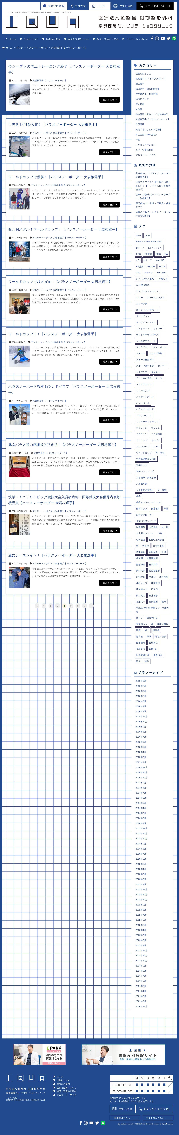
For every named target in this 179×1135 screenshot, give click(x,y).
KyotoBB (160, 260)
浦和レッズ (141, 582)
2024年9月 (141, 782)
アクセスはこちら (155, 1117)
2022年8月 (141, 909)
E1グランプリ (155, 247)
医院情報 (153, 527)
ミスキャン (141, 433)
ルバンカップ (142, 446)
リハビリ (155, 440)
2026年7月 (141, 685)
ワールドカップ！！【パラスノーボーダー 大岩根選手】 (53, 333)
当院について (31, 39)
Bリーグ (140, 247)
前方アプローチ (144, 514)
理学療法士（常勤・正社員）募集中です (153, 205)
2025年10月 (141, 721)
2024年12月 (141, 767)
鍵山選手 (140, 83)
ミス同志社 (156, 433)
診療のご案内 (53, 39)
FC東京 (148, 253)
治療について (142, 98)
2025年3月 (141, 756)
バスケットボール (145, 396)
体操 (138, 496)
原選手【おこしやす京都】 (149, 129)
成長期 (139, 558)
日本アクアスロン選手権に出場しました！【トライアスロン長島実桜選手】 (153, 185)
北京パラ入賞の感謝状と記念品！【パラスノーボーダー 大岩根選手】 (63, 444)
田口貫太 (140, 595)
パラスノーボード (145, 409)
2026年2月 (141, 706)
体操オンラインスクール (148, 502)
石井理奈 (153, 595)
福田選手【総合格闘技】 (148, 88)
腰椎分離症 (162, 623)
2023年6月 (141, 858)
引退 (164, 551)
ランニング (141, 440)
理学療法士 (141, 589)
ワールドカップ (144, 452)
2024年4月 (141, 807)
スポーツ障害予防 (145, 365)
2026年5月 (141, 695)
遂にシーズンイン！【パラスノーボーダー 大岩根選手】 (53, 554)
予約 (126, 6)
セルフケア (141, 371)
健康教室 (155, 508)
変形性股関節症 (156, 539)
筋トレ (139, 617)
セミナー (162, 365)
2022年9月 (141, 904)
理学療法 (155, 582)
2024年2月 (141, 818)
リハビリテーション (146, 144)
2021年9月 (141, 965)
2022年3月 (141, 935)
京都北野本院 (56, 6)
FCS (138, 253)
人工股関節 (141, 483)
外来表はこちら (122, 1118)
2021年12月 (141, 950)
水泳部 (152, 576)
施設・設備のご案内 (108, 39)
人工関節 (162, 489)
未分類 (139, 109)
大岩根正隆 (158, 545)
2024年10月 (141, 777)
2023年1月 (141, 884)
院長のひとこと (143, 73)
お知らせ (163, 278)
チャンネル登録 (144, 378)
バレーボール (142, 402)
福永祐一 (140, 601)
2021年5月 (141, 985)
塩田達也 (140, 539)
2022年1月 (141, 945)
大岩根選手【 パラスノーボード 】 (50, 80)
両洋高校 (160, 452)
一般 (138, 139)
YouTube (161, 272)
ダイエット (156, 371)
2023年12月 (141, 828)
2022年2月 (141, 940)
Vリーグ (149, 272)
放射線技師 (152, 558)
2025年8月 (141, 731)
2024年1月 (141, 823)
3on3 (147, 235)
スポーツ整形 (155, 353)
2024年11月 (141, 772)
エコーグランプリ (155, 297)
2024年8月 (141, 787)
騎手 (147, 661)
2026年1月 (141, 711)
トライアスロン (144, 384)
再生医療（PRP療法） (147, 134)
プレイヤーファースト (147, 421)
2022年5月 (141, 924)
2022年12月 (141, 889)
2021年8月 (141, 970)
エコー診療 (141, 303)
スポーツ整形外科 (144, 149)
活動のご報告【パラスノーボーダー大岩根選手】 (153, 196)
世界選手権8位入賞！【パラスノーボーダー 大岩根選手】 (53, 124)
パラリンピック (144, 415)
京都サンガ (141, 465)
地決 (160, 533)
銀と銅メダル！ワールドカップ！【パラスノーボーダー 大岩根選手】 (63, 229)
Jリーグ (148, 260)
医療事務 (140, 527)
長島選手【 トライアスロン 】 (151, 78)
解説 (147, 630)
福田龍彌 (153, 601)
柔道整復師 (154, 570)
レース (156, 446)
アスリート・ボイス (137, 39)
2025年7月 (141, 736)
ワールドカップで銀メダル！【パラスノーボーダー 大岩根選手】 (60, 281)
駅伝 (138, 661)
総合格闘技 (152, 617)
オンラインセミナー (146, 322)
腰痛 (138, 630)
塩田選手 (140, 124)
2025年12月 (141, 716)
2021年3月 (141, 996)
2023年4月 (141, 868)
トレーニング (142, 390)
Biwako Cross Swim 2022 (149, 241)
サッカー (157, 328)
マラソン (155, 427)
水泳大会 (140, 576)
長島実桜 (153, 642)
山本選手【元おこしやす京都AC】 (152, 114)
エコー (139, 297)
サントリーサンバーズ (147, 334)
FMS (158, 253)
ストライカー (142, 347)
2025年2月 (141, 762)
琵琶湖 (154, 589)
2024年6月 (141, 797)
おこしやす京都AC (145, 278)
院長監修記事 (142, 654)
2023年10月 (141, 838)
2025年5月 (141, 746)
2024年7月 (141, 792)
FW (166, 253)
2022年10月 (141, 899)
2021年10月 (141, 960)
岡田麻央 (153, 551)
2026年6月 (141, 690)
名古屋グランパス (145, 533)
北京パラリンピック (146, 520)
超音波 (139, 636)
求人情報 (140, 103)
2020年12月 (141, 1006)
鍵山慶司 (140, 642)
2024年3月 (141, 812)
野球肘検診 (160, 636)
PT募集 (139, 266)
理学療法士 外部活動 (147, 93)
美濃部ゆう (141, 623)
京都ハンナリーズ (145, 471)
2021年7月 (141, 975)
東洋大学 (140, 570)
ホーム (13, 39)
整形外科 (140, 564)
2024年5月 (141, 802)
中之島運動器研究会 (146, 458)
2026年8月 (141, 680)
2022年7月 (141, 914)
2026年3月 (141, 701)
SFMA (162, 266)
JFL (138, 260)
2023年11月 (141, 833)
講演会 (156, 630)
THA (138, 272)
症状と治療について (79, 39)
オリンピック (142, 316)
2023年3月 (141, 874)
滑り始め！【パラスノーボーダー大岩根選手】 (153, 175)
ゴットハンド (142, 328)
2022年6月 (141, 919)
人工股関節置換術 (145, 489)
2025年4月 (141, 751)
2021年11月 (141, 955)
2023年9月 (141, 843)
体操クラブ (141, 508)
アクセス (80, 6)
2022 (138, 235)
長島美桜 (140, 648)
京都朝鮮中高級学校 (146, 477)
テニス (159, 378)
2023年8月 (141, 848)
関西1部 (153, 648)
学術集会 (140, 551)
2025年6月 (141, 741)
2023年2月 (141, 879)
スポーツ (140, 353)
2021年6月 (141, 980)
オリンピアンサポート (147, 309)
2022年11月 (141, 894)
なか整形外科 (142, 284)
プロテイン (141, 427)
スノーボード (160, 347)
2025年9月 (141, 726)
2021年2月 (141, 1001)
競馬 (164, 601)
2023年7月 (141, 853)
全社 (166, 508)
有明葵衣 (153, 564)
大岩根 (145, 545)
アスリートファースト (147, 291)
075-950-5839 (157, 5)
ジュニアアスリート (146, 340)
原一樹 (165, 527)
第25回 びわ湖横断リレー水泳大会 (152, 609)
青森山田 (157, 654)
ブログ (101, 6)
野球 (149, 636)
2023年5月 (141, 863)
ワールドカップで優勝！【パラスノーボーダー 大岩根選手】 (56, 176)
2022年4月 (141, 929)
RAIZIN (151, 266)
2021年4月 (141, 991)
